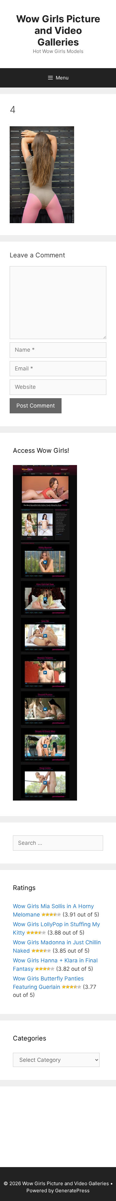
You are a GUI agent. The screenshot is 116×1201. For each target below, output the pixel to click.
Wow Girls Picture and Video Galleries (58, 30)
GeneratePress (72, 1190)
